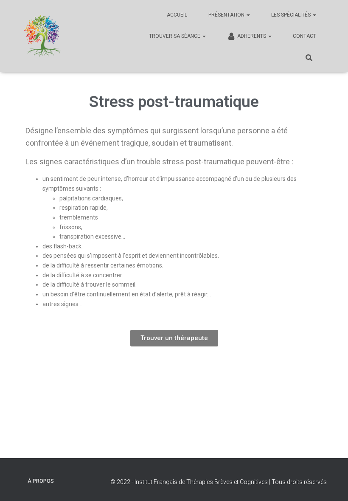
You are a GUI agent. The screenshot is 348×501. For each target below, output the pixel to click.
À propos (41, 481)
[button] (174, 338)
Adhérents (252, 36)
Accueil (177, 15)
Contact (304, 36)
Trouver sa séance (175, 36)
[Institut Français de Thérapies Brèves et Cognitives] (42, 36)
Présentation (227, 15)
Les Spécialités (291, 15)
